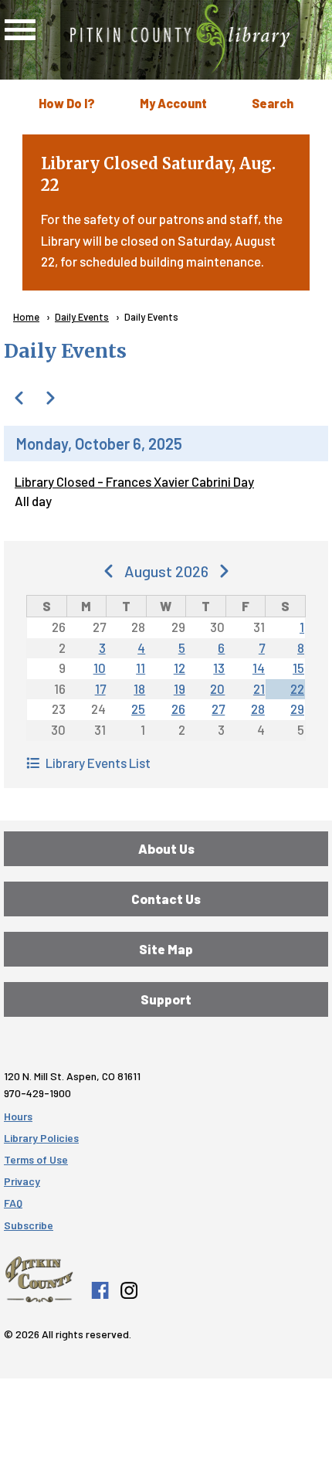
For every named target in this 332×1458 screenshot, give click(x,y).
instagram (128, 1290)
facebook (99, 1290)
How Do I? (67, 103)
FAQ (13, 1202)
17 (100, 688)
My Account (173, 103)
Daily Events (82, 317)
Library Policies (41, 1137)
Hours (18, 1116)
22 (297, 688)
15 (298, 667)
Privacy (22, 1181)
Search (272, 103)
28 (258, 708)
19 (179, 688)
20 (217, 688)
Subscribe (28, 1225)
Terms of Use (36, 1159)
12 (179, 667)
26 (178, 708)
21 (259, 688)
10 (99, 667)
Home (26, 317)
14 (258, 667)
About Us (166, 848)
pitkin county (39, 1279)
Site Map (166, 949)
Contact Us (166, 898)
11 (140, 667)
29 (297, 708)
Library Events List (98, 762)
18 (139, 688)
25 (138, 708)
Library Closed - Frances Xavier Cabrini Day (134, 481)
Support (166, 999)
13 (219, 667)
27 (218, 708)
